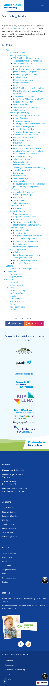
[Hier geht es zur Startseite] (12, 6)
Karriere (9, 279)
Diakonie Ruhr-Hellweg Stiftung (23, 268)
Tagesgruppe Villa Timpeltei (25, 107)
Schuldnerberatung (21, 159)
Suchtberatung (19, 175)
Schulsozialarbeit (20, 104)
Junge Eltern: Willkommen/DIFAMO (28, 99)
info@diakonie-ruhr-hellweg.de (14, 488)
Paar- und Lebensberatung (25, 154)
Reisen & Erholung (17, 211)
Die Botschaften (16, 293)
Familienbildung (20, 77)
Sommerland (18, 173)
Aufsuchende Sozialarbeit (24, 192)
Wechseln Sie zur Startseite (21, 28)
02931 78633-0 (10, 481)
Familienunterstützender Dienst (27, 134)
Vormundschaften (21, 181)
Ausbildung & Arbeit (18, 249)
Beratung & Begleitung (19, 113)
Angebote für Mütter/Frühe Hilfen (27, 61)
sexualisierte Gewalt (21, 170)
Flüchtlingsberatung (22, 140)
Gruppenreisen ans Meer (23, 214)
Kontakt (13, 309)
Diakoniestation (20, 233)
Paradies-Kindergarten (23, 102)
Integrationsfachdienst (23, 263)
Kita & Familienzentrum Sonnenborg (28, 88)
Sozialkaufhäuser (17, 206)
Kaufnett (17, 208)
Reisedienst (18, 219)
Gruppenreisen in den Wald (24, 216)
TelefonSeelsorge (20, 178)
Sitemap (8, 674)
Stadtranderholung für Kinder (26, 222)
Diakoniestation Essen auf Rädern (27, 236)
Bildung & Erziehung (18, 55)
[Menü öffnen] (42, 6)
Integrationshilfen (21, 83)
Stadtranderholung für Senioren (27, 225)
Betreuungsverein (21, 230)
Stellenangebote (17, 285)
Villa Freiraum (19, 110)
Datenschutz (9, 665)
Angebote (10, 50)
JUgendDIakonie (17, 277)
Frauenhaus (18, 143)
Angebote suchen (17, 52)
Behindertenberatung (22, 121)
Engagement (11, 271)
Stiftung (9, 266)
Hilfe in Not (14, 189)
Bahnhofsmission (20, 118)
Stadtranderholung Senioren (25, 247)
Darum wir (14, 282)
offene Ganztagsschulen (23, 96)
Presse (12, 304)
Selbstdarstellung (17, 290)
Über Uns (10, 288)
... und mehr (15, 298)
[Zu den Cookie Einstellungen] (4, 681)
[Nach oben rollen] (44, 681)
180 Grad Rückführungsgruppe (26, 58)
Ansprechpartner (17, 301)
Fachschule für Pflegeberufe (25, 238)
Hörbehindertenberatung (24, 145)
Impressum (9, 660)
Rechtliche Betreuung (22, 156)
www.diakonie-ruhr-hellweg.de (14, 491)
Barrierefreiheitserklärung (15, 670)
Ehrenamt (14, 274)
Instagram (36, 323)
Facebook (17, 323)
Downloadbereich (17, 307)
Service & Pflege (16, 227)
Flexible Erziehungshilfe (23, 80)
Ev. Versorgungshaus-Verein (25, 74)
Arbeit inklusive (20, 252)
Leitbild (13, 296)
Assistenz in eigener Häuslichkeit (27, 115)
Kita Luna (17, 85)
